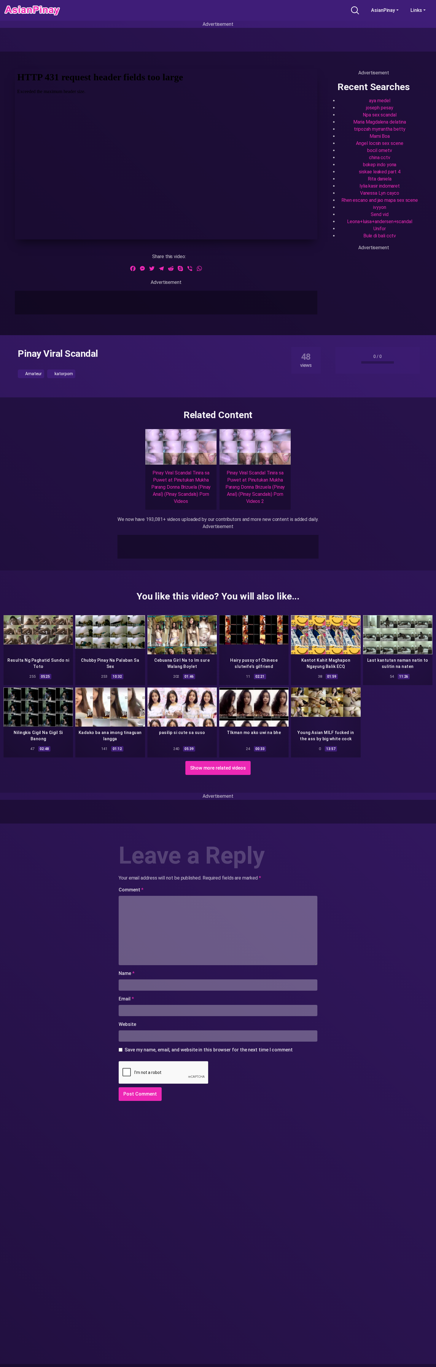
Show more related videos (218, 768)
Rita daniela (380, 179)
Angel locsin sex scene (379, 143)
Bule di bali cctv (379, 236)
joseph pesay (379, 108)
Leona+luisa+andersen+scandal (379, 221)
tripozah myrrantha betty (379, 129)
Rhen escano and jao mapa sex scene (379, 200)
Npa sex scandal (380, 115)
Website (127, 1024)
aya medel (379, 100)
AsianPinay (383, 10)
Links (416, 10)
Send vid (379, 214)
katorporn (63, 373)
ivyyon (379, 207)
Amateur (33, 373)
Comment (131, 890)
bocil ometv (379, 150)
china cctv (379, 157)
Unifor (379, 228)
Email (126, 999)
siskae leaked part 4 (379, 172)
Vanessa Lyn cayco (380, 193)
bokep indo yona (380, 164)
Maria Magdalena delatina (379, 122)
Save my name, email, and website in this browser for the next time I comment (209, 1050)
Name (127, 973)
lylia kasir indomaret (379, 186)
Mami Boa (380, 136)
